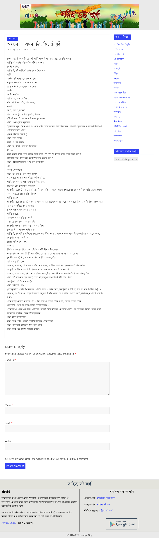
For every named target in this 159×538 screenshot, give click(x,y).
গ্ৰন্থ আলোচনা (119, 59)
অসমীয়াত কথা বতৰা (106, 498)
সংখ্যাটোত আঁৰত (120, 107)
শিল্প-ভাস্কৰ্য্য (118, 141)
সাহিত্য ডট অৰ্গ (103, 504)
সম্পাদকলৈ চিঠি (120, 92)
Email (9, 423)
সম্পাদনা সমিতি (120, 102)
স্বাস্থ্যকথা (117, 83)
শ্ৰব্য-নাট (117, 117)
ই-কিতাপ (117, 112)
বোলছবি (117, 68)
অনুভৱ (116, 78)
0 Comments (32, 49)
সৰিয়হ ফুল (118, 136)
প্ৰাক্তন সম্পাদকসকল (122, 97)
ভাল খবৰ (117, 131)
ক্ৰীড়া (116, 73)
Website (9, 441)
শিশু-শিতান (12, 39)
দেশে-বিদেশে (119, 54)
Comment (10, 360)
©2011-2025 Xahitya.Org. (79, 535)
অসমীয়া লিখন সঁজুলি (122, 44)
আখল (116, 64)
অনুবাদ (116, 88)
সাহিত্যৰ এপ (118, 49)
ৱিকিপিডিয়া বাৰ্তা (120, 126)
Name (9, 405)
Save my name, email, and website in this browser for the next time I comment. (48, 459)
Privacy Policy (9, 522)
